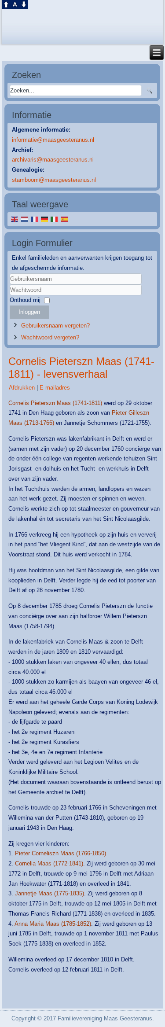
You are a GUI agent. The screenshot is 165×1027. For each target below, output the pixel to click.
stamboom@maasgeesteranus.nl (54, 180)
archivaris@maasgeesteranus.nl (53, 159)
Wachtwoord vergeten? (50, 337)
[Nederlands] (24, 219)
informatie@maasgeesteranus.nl (53, 139)
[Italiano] (54, 219)
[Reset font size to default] (15, 3)
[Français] (34, 219)
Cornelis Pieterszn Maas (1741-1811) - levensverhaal (81, 367)
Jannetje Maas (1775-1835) (49, 893)
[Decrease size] (23, 3)
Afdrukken (23, 387)
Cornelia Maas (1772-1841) (49, 863)
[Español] (64, 219)
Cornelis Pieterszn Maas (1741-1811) (55, 403)
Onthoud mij (25, 300)
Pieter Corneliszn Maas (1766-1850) (60, 853)
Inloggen (29, 312)
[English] (15, 219)
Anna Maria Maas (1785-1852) (53, 923)
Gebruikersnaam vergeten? (55, 325)
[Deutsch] (45, 219)
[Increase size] (6, 3)
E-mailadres (55, 387)
